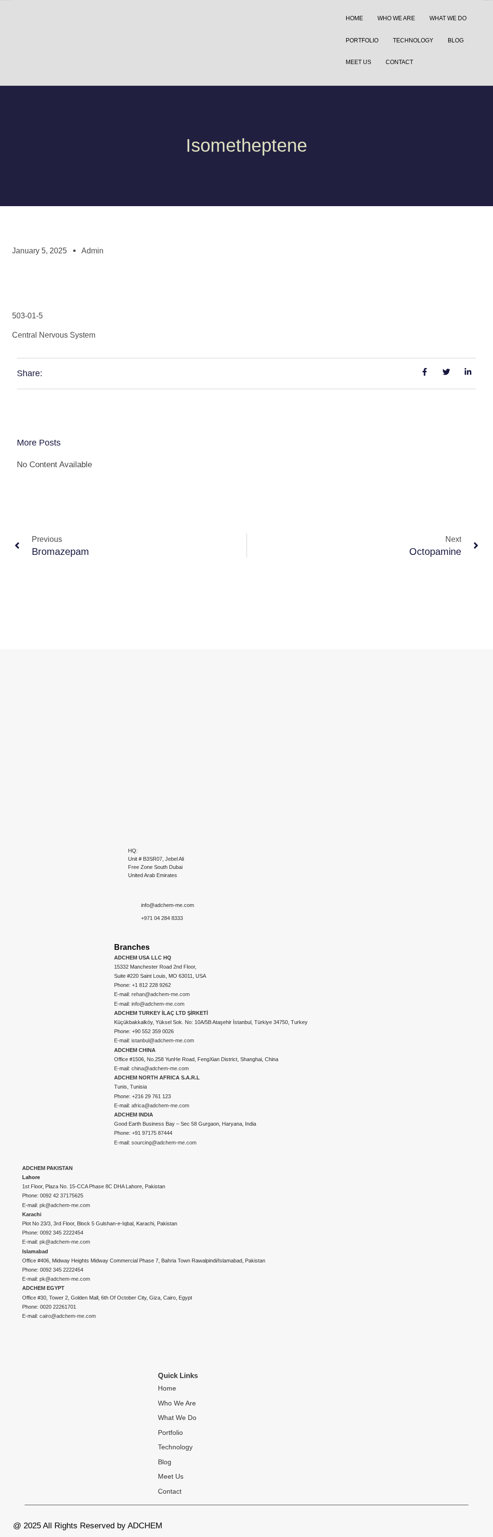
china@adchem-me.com (160, 1068)
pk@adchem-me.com (64, 1205)
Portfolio (170, 1432)
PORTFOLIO (362, 40)
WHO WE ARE (396, 18)
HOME (354, 18)
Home (167, 1388)
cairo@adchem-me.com (67, 1316)
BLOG (456, 40)
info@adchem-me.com (157, 1004)
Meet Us (170, 1476)
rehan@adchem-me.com (160, 994)
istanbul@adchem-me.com (162, 1040)
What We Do (177, 1417)
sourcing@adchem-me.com (163, 1142)
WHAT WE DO (448, 18)
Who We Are (177, 1403)
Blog (164, 1462)
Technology (175, 1447)
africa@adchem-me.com (160, 1105)
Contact (170, 1491)
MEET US (358, 62)
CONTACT (399, 62)
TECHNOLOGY (413, 40)
